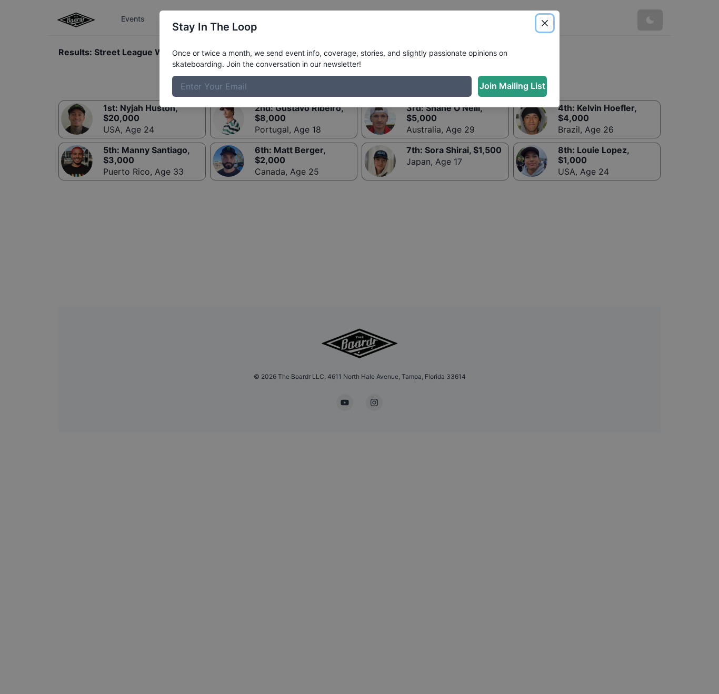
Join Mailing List (512, 86)
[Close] (544, 23)
